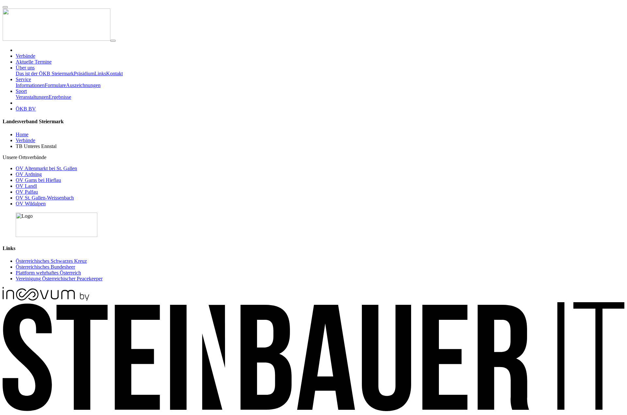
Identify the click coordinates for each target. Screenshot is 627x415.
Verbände (25, 140)
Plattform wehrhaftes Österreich (48, 272)
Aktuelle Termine (34, 62)
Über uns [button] (25, 67)
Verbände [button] (25, 56)
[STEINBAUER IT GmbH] (313, 409)
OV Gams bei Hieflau (38, 180)
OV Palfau (27, 192)
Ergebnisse (60, 97)
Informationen (30, 85)
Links (100, 73)
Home (22, 134)
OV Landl (26, 186)
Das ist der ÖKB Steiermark (45, 73)
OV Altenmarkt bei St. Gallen (46, 168)
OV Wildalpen (31, 203)
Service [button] (23, 79)
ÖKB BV (26, 108)
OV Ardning (29, 174)
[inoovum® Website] (46, 299)
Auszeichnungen (83, 85)
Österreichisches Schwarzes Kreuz (51, 261)
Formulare (55, 85)
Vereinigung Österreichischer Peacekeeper (59, 278)
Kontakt (114, 73)
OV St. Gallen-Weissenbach (45, 197)
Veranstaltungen (32, 97)
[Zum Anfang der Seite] (5, 7)
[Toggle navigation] (113, 41)
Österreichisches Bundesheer (45, 267)
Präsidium (84, 73)
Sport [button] (21, 91)
